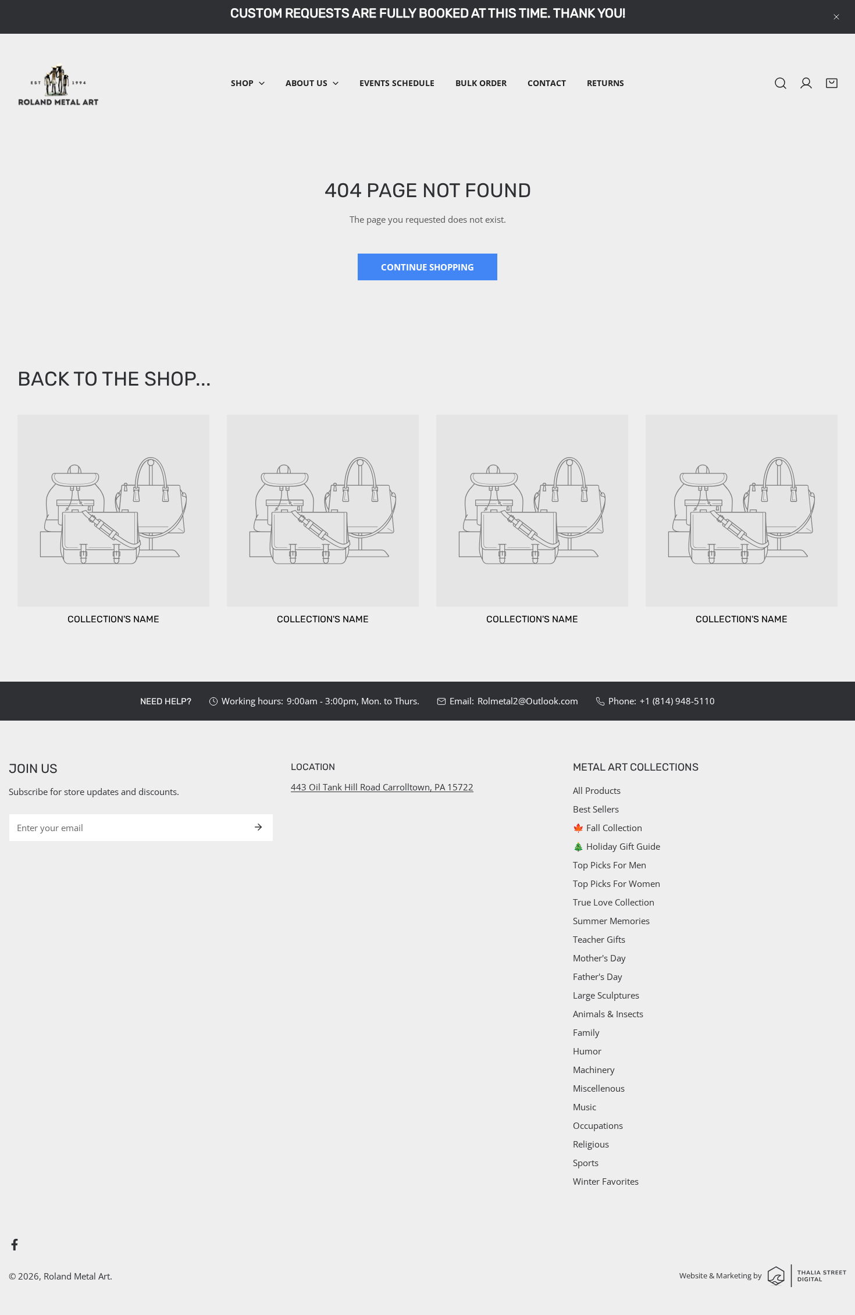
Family (586, 1032)
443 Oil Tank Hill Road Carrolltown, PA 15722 (382, 787)
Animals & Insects (608, 1014)
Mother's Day (599, 958)
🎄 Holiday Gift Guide (616, 846)
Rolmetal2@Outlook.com (528, 701)
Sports (585, 1162)
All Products (597, 790)
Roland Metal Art (77, 1276)
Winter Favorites (606, 1181)
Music (584, 1107)
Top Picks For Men (609, 865)
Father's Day (597, 976)
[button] (247, 83)
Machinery (594, 1069)
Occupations (598, 1125)
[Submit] (258, 827)
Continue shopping (427, 267)
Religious (591, 1144)
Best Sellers (596, 809)
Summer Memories (611, 920)
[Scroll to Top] (834, 1253)
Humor (587, 1051)
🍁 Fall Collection (607, 827)
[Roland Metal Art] (58, 83)
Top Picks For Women (616, 883)
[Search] (780, 83)
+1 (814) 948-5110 (677, 701)
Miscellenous (599, 1088)
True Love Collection (613, 902)
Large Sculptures (606, 995)
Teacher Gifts (599, 939)
